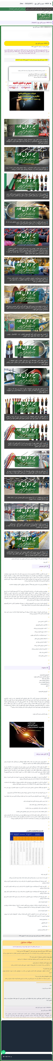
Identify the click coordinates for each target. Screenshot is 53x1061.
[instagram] (9, 1056)
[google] (6, 1056)
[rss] (8, 1056)
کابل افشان (16, 9)
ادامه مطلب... (47, 936)
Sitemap (11, 9)
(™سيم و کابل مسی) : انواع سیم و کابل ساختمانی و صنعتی (39, 9)
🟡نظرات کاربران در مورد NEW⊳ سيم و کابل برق (37, 74)
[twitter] (5, 1056)
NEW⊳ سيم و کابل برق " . (46, 988)
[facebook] (3, 1056)
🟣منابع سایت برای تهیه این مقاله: (40, 77)
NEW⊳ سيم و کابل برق (43, 1014)
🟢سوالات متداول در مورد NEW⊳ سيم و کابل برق (37, 75)
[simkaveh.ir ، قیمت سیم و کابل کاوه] (44, 20)
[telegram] (11, 1056)
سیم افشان (22, 9)
